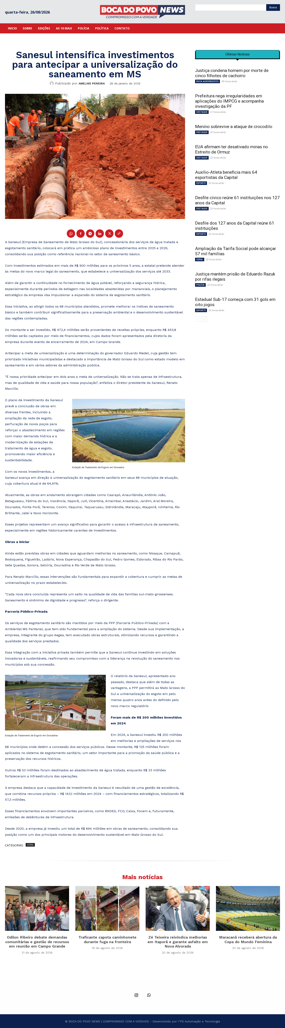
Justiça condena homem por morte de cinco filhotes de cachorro (232, 73)
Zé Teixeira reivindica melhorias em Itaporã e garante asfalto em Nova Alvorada (178, 941)
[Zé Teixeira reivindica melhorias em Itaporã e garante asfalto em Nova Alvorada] (178, 908)
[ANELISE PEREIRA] (52, 83)
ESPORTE (201, 183)
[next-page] (204, 319)
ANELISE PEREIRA (92, 83)
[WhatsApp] (71, 233)
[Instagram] (136, 995)
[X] (109, 233)
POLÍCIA (200, 284)
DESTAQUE (201, 112)
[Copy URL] (119, 233)
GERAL (30, 844)
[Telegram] (90, 233)
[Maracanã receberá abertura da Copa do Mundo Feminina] (248, 908)
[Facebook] (80, 233)
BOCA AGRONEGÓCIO (207, 81)
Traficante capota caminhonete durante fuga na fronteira (107, 939)
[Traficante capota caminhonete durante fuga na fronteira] (107, 908)
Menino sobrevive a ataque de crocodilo (233, 126)
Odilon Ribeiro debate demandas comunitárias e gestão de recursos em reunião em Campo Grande (37, 941)
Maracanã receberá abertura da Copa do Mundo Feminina (248, 939)
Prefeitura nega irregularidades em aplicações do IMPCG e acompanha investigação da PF (229, 101)
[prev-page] (197, 319)
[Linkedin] (100, 233)
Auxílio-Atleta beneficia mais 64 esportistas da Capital (226, 175)
